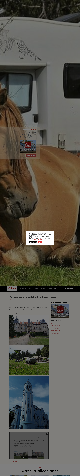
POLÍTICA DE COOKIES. (37, 239)
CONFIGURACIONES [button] (33, 242)
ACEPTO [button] (40, 242)
